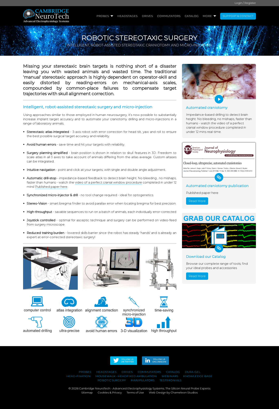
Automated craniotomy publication (217, 186)
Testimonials (171, 380)
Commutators (169, 16)
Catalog (192, 16)
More (207, 16)
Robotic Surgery (111, 380)
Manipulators (143, 380)
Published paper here (51, 187)
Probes (102, 16)
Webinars (170, 376)
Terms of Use (135, 392)
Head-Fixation (78, 376)
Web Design (157, 392)
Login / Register (245, 2)
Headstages (127, 16)
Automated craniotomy (207, 108)
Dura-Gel (192, 371)
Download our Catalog (206, 257)
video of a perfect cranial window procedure (108, 182)
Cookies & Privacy (110, 392)
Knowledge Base (197, 376)
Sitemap (87, 392)
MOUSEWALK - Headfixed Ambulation (126, 376)
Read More (197, 201)
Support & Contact (238, 16)
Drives (147, 16)
